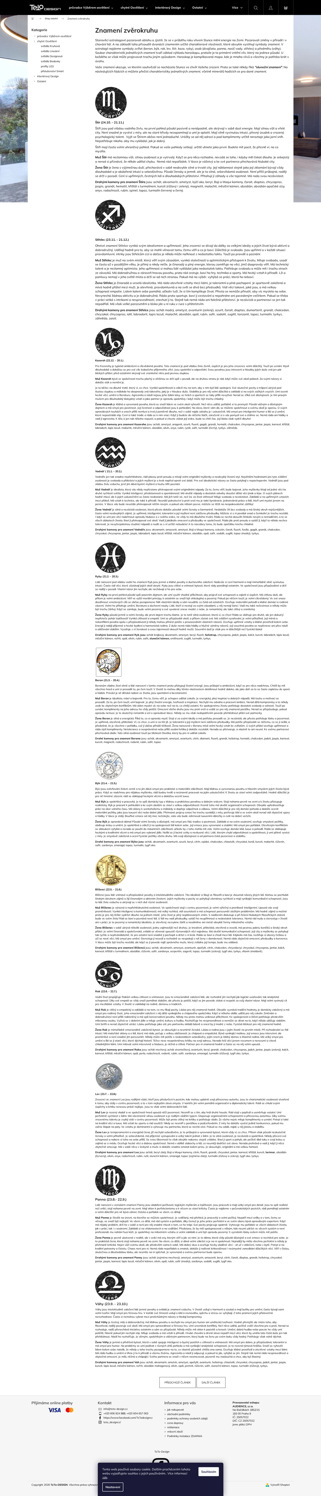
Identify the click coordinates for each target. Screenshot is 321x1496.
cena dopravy (175, 1423)
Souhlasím (208, 1472)
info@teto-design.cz (115, 1409)
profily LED (47, 66)
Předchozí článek (178, 1382)
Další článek (211, 1382)
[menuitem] (91, 7)
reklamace (173, 1427)
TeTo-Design (161, 1451)
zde (104, 1477)
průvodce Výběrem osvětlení (54, 36)
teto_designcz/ (112, 1422)
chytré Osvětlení (47, 41)
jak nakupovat (175, 1409)
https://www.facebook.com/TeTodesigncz (128, 1417)
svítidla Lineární (50, 51)
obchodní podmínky (178, 1414)
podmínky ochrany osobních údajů (187, 1418)
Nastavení (113, 1487)
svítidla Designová (51, 56)
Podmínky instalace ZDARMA (184, 1436)
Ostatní (41, 81)
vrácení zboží (175, 1431)
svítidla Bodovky (50, 61)
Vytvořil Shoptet (280, 1484)
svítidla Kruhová (50, 46)
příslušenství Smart (52, 71)
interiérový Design (48, 76)
